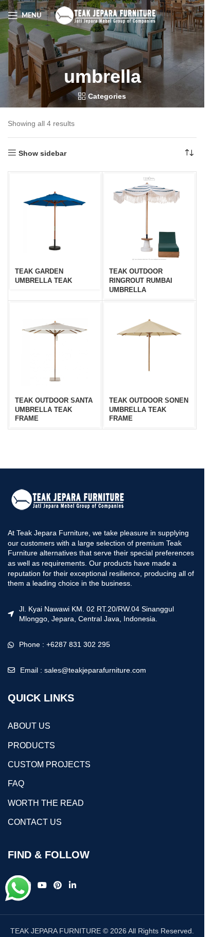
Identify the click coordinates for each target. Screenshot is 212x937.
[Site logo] (104, 15)
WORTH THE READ (46, 803)
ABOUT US (29, 726)
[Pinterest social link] (57, 885)
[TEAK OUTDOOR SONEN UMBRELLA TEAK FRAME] (149, 347)
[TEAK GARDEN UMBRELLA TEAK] (55, 218)
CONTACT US (35, 822)
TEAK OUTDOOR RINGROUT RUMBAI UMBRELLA (140, 280)
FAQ (16, 783)
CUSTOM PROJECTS (49, 764)
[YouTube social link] (42, 885)
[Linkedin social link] (72, 885)
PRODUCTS (31, 745)
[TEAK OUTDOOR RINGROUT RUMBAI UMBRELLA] (149, 218)
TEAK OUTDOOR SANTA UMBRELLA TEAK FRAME (54, 409)
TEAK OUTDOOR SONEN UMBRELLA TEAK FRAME (148, 409)
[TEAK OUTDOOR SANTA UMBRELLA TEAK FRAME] (55, 347)
